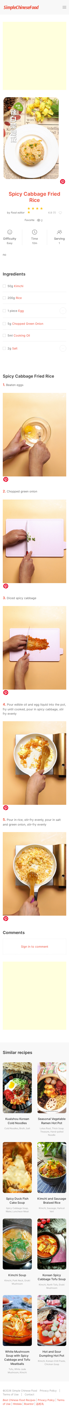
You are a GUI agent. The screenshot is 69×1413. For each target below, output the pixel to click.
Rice (19, 298)
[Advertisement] (34, 56)
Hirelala (17, 1403)
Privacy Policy (48, 1390)
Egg (21, 311)
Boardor (29, 1403)
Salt (14, 348)
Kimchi (18, 286)
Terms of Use (11, 1394)
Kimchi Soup (17, 1275)
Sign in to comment (34, 946)
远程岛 (40, 1403)
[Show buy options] (63, 310)
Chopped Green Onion (27, 323)
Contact (29, 1394)
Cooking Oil (22, 335)
